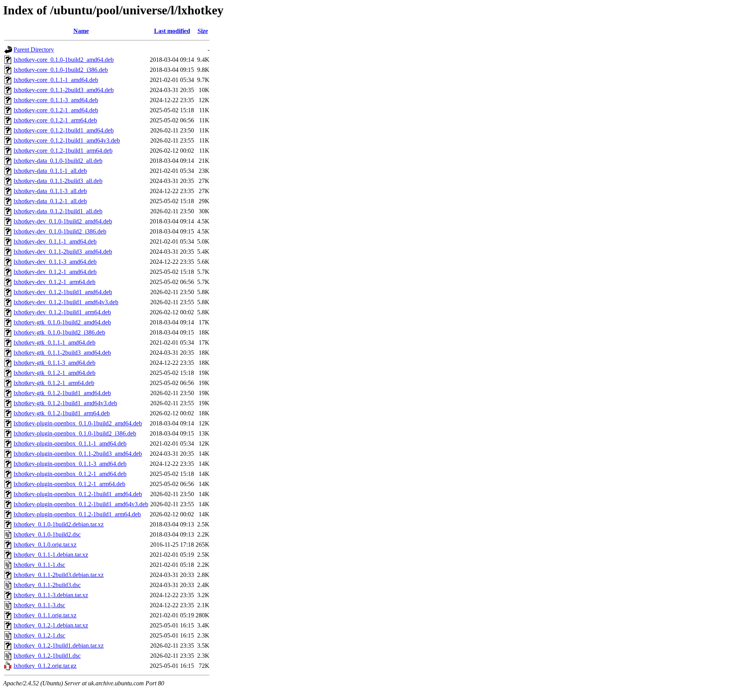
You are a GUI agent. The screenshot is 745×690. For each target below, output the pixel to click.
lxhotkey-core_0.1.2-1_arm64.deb (55, 120)
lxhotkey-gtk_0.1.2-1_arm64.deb (54, 383)
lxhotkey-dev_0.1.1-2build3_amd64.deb (63, 251)
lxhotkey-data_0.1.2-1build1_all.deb (58, 211)
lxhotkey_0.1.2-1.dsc (39, 635)
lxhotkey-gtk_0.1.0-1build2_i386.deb (59, 332)
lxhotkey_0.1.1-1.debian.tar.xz (51, 554)
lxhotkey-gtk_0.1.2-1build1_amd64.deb (62, 393)
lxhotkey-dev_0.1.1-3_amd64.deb (55, 261)
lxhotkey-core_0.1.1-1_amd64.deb (56, 80)
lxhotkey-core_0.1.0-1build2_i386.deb (61, 69)
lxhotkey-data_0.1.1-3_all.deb (50, 191)
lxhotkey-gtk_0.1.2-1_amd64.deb (54, 372)
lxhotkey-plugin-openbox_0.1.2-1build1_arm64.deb (77, 514)
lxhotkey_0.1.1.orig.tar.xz (45, 615)
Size (203, 31)
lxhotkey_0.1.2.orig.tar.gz (45, 665)
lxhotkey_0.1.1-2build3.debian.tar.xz (59, 575)
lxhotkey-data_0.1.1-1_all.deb (50, 170)
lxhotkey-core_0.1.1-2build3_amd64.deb (64, 90)
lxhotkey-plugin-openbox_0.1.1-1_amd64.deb (70, 443)
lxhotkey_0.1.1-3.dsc (39, 605)
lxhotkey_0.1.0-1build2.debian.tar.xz (59, 524)
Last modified (172, 31)
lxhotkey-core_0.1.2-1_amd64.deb (56, 110)
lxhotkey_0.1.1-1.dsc (39, 564)
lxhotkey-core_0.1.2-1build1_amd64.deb (64, 130)
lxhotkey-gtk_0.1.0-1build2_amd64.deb (62, 322)
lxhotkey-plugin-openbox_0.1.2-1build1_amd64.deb (78, 494)
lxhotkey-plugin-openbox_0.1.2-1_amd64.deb (70, 473)
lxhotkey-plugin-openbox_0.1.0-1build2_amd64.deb (78, 423)
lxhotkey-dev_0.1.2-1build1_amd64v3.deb (66, 302)
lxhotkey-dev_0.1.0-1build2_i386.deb (60, 231)
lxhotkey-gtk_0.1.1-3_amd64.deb (54, 362)
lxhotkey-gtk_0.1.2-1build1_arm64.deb (62, 413)
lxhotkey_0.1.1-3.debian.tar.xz (51, 595)
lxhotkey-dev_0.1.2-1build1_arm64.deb (62, 312)
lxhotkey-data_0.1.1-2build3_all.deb (58, 181)
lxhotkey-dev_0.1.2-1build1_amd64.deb (63, 292)
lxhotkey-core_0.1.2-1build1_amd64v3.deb (67, 140)
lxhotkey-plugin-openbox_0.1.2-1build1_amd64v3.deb (81, 504)
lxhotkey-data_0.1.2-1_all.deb (50, 201)
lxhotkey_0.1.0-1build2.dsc (47, 534)
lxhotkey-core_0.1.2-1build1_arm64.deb (63, 150)
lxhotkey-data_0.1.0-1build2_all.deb (58, 160)
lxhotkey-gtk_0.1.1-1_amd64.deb (54, 342)
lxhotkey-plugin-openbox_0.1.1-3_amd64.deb (70, 463)
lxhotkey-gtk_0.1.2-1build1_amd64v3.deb (65, 403)
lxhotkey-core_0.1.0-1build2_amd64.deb (64, 59)
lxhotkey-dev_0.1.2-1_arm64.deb (54, 282)
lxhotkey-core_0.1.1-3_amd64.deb (56, 100)
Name (81, 31)
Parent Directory (34, 49)
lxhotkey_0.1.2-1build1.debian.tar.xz (59, 645)
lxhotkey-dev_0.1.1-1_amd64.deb (55, 241)
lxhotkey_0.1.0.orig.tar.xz (45, 544)
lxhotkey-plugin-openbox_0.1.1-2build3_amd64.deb (78, 453)
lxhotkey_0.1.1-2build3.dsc (47, 585)
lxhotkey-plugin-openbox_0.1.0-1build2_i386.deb (75, 433)
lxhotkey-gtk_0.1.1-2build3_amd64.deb (62, 352)
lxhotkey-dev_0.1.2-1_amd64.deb (55, 271)
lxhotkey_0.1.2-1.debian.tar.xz (51, 625)
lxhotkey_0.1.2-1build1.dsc (47, 655)
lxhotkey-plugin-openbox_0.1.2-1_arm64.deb (69, 484)
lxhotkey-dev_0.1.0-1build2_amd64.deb (63, 221)
